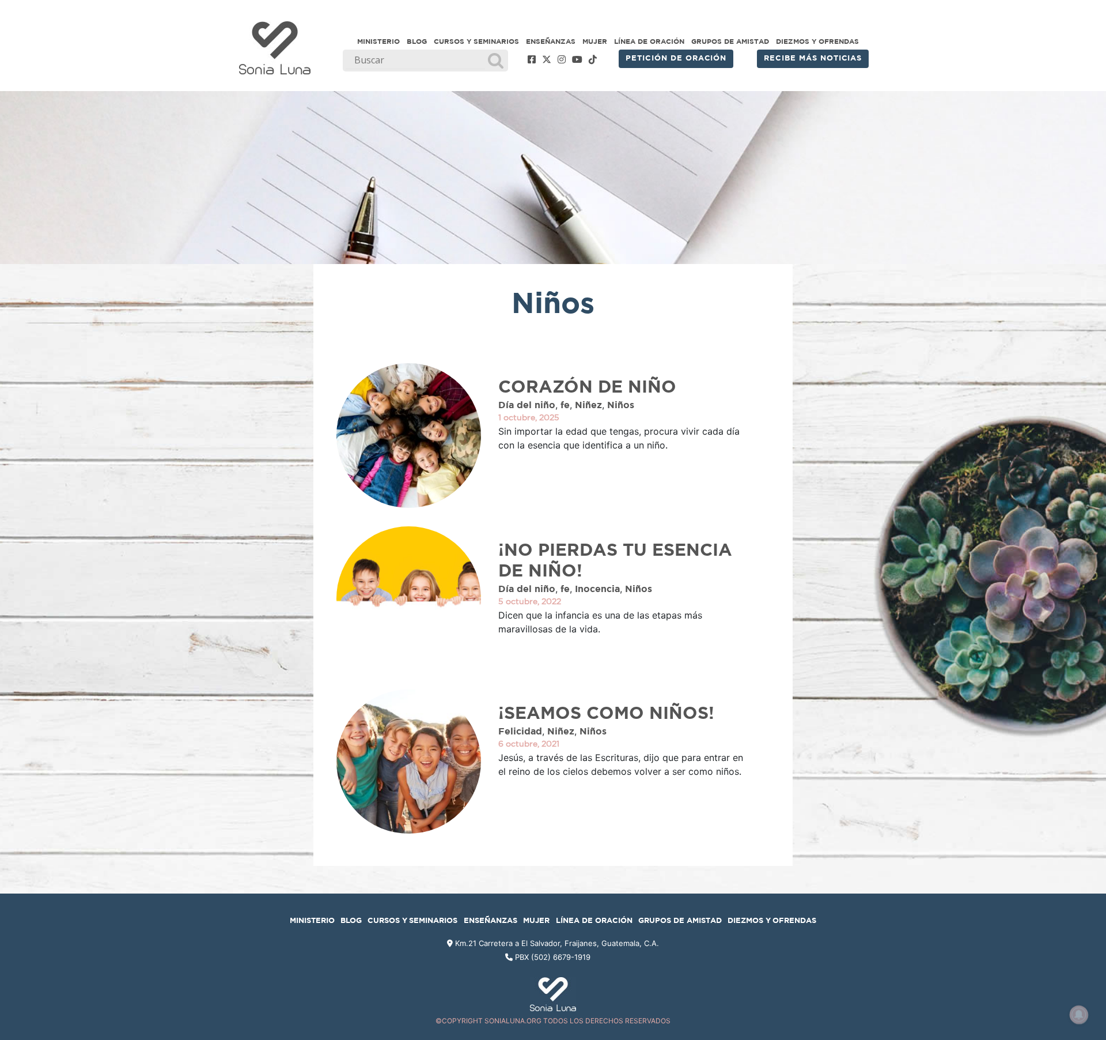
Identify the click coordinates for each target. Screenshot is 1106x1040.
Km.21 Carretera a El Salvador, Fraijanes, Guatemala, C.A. (556, 943)
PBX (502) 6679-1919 (553, 957)
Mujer (594, 41)
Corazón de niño (587, 387)
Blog (417, 41)
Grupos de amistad (730, 41)
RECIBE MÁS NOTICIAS (813, 58)
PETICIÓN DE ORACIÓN (676, 58)
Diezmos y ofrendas (817, 41)
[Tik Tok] (593, 60)
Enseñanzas (550, 41)
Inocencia (597, 589)
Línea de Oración (649, 41)
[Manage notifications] (1079, 1014)
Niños (620, 405)
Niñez (588, 405)
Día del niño (526, 405)
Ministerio (378, 41)
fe (565, 405)
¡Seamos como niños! (606, 713)
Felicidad (520, 731)
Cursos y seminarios (476, 41)
